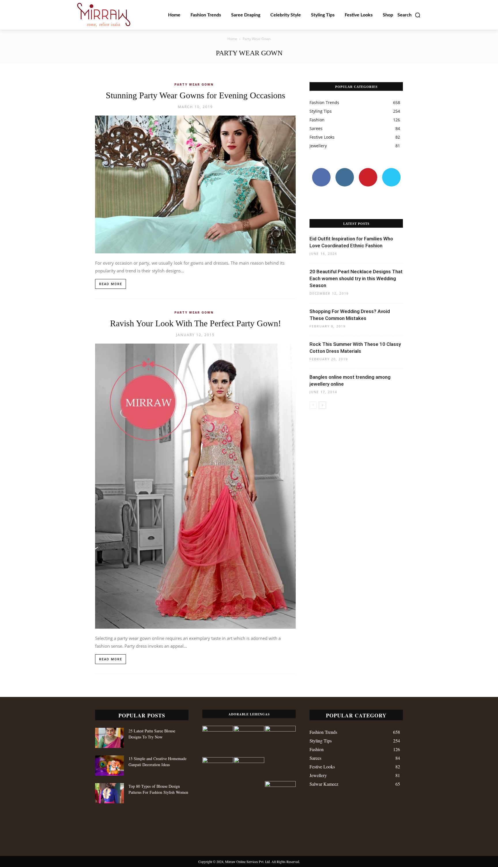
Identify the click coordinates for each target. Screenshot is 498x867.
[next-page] (322, 405)
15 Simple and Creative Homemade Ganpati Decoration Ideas (157, 761)
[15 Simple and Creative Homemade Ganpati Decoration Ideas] (109, 765)
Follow (344, 170)
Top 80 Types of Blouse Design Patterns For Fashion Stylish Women (158, 789)
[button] (409, 15)
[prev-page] (313, 405)
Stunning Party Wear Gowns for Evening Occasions (195, 95)
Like (321, 170)
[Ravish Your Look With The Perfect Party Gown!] (195, 486)
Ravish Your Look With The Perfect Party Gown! (195, 323)
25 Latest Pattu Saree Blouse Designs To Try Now (152, 734)
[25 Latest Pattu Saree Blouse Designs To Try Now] (109, 738)
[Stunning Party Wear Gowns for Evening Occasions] (195, 184)
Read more (110, 284)
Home (232, 38)
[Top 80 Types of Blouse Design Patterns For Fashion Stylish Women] (109, 793)
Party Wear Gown (194, 84)
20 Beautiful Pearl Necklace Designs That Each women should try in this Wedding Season (356, 278)
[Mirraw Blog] (103, 15)
